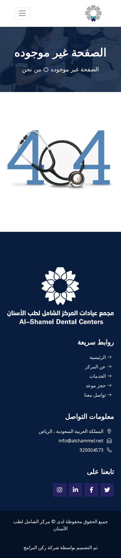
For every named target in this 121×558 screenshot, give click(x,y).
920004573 (92, 450)
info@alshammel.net (81, 440)
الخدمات (98, 376)
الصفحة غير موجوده (75, 69)
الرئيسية (98, 357)
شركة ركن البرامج (41, 547)
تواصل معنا (95, 395)
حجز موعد (96, 385)
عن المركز (96, 366)
